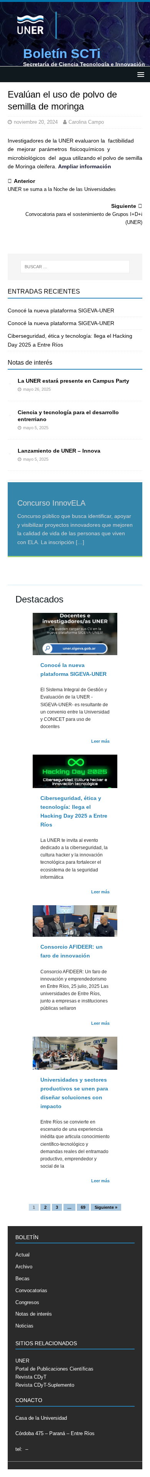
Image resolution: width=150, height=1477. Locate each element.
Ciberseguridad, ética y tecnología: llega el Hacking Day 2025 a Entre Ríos (73, 811)
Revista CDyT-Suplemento (44, 1385)
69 (83, 1207)
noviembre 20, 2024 (36, 122)
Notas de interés (30, 362)
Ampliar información (84, 166)
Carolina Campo (86, 122)
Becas (22, 1278)
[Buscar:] (75, 266)
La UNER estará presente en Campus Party (73, 381)
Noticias (24, 1326)
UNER (22, 1361)
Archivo (23, 1267)
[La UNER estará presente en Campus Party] (10, 381)
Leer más (100, 741)
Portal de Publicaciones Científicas (54, 1369)
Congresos (27, 1302)
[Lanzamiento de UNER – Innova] (10, 451)
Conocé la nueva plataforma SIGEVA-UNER (61, 310)
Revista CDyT (31, 1377)
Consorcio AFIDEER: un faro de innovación (71, 951)
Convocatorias (31, 1290)
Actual (22, 1255)
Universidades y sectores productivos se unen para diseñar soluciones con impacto (74, 1093)
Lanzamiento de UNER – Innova (59, 451)
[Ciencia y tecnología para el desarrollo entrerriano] (10, 413)
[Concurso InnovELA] (75, 480)
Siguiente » (106, 1207)
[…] (80, 542)
